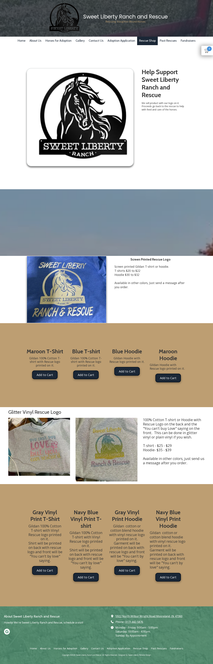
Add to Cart (45, 375)
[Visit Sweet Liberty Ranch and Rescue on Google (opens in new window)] (7, 632)
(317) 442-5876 (134, 622)
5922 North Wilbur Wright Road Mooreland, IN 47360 (148, 616)
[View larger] (39, 447)
